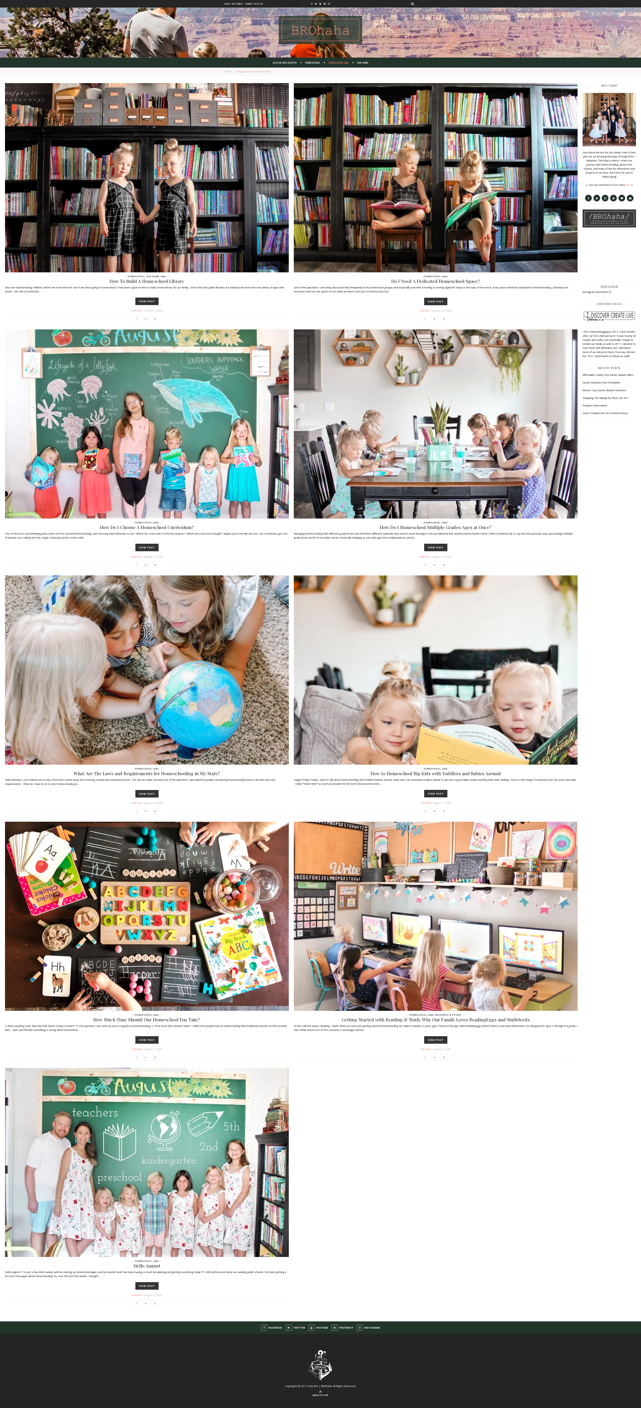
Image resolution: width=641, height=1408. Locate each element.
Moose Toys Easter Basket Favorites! (604, 390)
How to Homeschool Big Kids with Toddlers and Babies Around (436, 773)
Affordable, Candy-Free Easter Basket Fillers (608, 374)
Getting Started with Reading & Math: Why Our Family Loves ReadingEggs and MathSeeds (436, 1019)
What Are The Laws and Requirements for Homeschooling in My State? (147, 773)
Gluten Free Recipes (285, 62)
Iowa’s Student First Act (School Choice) (605, 413)
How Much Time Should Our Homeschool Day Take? (146, 1019)
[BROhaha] (320, 30)
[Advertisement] (609, 256)
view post (147, 301)
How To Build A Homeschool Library (147, 281)
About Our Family (234, 3)
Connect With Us (254, 3)
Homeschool (312, 62)
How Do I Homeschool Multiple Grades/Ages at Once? (436, 527)
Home (228, 71)
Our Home (362, 62)
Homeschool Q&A (339, 62)
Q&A (163, 277)
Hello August (147, 1266)
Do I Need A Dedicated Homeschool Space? (435, 281)
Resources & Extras (448, 1015)
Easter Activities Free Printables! (601, 382)
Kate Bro (136, 310)
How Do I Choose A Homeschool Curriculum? (147, 527)
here (628, 184)
